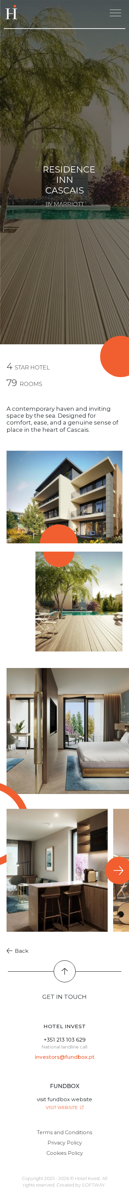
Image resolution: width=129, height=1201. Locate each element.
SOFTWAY (93, 1185)
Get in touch (64, 996)
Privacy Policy (64, 1143)
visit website (62, 1107)
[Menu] (115, 13)
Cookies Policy (64, 1153)
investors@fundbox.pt (65, 1057)
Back (21, 951)
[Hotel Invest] (13, 12)
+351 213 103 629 (65, 1039)
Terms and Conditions (64, 1132)
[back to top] (65, 971)
